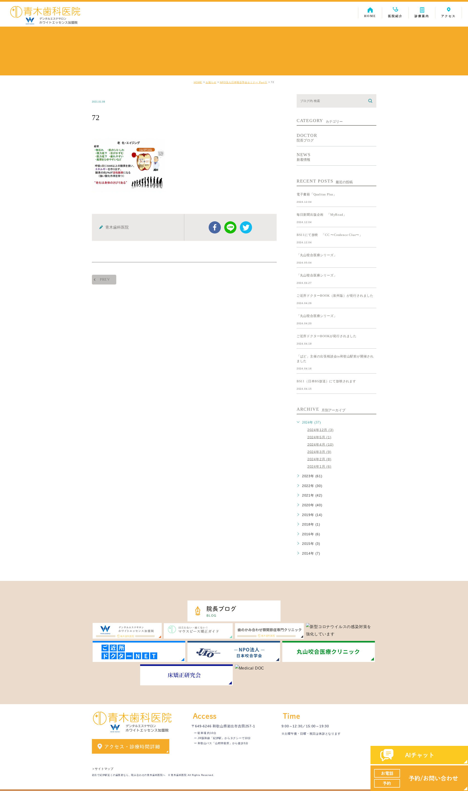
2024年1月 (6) (319, 466)
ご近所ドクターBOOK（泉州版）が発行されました (335, 295)
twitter (246, 227)
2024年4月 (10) (320, 444)
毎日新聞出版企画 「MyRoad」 (322, 214)
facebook (215, 227)
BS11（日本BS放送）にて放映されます (326, 381)
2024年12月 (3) (320, 430)
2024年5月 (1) (319, 437)
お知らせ (211, 82)
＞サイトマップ (103, 769)
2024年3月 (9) (319, 452)
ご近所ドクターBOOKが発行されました (327, 336)
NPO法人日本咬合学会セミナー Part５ (243, 82)
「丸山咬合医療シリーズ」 (317, 255)
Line (230, 227)
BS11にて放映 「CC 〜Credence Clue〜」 (330, 235)
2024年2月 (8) (319, 459)
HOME (198, 82)
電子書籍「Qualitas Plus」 (317, 194)
